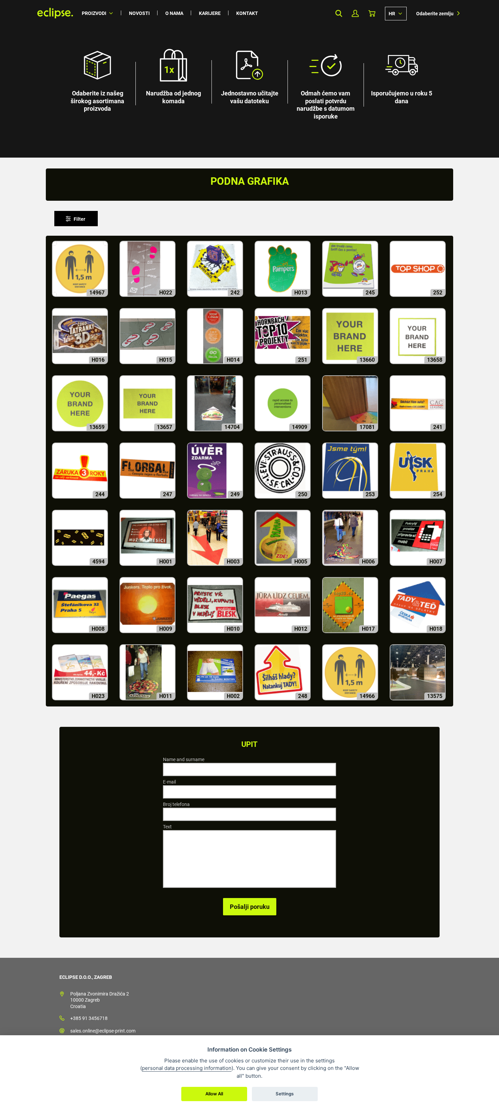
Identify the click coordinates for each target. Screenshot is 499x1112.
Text (167, 826)
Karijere (210, 13)
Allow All (214, 1093)
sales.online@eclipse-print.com (102, 1031)
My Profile (355, 13)
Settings (285, 1093)
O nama (174, 13)
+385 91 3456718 (89, 1018)
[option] (249, 79)
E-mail (169, 781)
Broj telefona (176, 804)
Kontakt (247, 13)
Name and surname (183, 759)
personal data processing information (187, 1068)
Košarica (371, 13)
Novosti (139, 13)
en (396, 13)
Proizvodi (94, 13)
